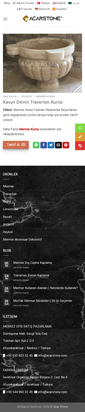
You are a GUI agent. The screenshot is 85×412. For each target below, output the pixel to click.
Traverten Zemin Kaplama (31, 275)
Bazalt (7, 217)
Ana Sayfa (10, 96)
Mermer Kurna (45, 96)
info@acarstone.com (52, 355)
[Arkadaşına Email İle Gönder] (58, 145)
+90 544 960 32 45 (19, 392)
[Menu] (5, 19)
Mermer (8, 186)
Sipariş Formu (25, 3)
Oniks (7, 201)
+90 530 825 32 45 (19, 355)
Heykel (8, 232)
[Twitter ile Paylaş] (51, 145)
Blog (7, 3)
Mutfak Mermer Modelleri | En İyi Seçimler (42, 301)
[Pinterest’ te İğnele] (65, 145)
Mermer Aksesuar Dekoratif (22, 239)
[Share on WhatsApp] (36, 145)
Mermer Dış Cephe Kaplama (32, 263)
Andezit (8, 224)
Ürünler (26, 96)
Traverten (10, 194)
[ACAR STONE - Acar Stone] (42, 19)
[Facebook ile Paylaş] (43, 145)
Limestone (10, 209)
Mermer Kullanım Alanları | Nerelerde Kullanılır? (45, 288)
